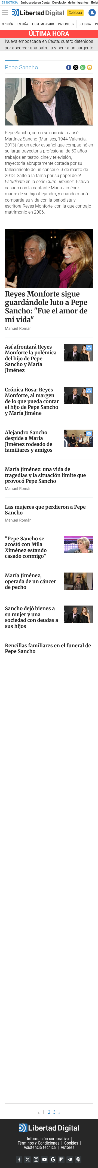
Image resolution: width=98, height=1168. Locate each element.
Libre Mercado (43, 24)
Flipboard (61, 1159)
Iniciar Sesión (92, 12)
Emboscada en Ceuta (35, 2)
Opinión (7, 24)
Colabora (75, 12)
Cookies (71, 1143)
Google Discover (53, 1159)
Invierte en (66, 24)
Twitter (27, 1159)
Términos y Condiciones (38, 1143)
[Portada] (38, 13)
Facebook (19, 1159)
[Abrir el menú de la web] (6, 12)
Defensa (85, 24)
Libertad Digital (49, 1128)
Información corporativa (48, 1138)
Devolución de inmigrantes (70, 2)
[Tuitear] (75, 67)
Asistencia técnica (40, 1147)
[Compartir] (69, 67)
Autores (67, 1147)
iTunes (78, 1159)
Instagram (36, 1159)
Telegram (69, 1159)
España (22, 24)
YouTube (44, 1159)
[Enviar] (82, 67)
